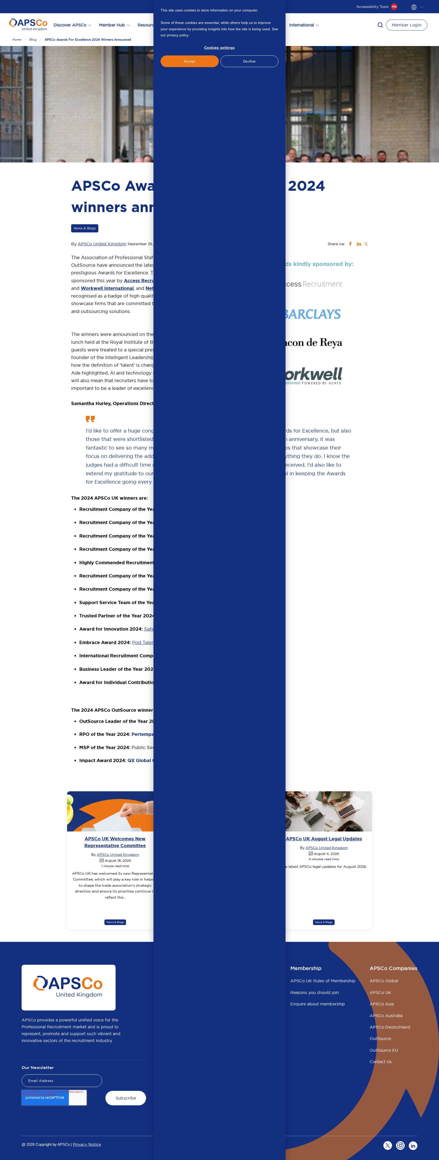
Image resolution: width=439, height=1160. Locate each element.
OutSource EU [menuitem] (384, 1050)
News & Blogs (85, 228)
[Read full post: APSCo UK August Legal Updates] (324, 811)
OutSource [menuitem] (380, 1038)
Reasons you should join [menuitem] (314, 992)
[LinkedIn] (413, 1145)
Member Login (407, 24)
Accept (189, 61)
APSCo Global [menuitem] (384, 980)
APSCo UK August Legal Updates (324, 839)
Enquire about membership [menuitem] (317, 1003)
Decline (249, 61)
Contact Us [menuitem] (381, 1061)
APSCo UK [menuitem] (380, 992)
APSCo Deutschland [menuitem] (390, 1027)
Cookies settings (219, 48)
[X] (387, 1145)
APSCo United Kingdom (102, 243)
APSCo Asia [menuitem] (382, 1003)
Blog (33, 39)
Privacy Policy (202, 35)
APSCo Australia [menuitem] (386, 1015)
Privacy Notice (87, 1144)
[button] (380, 25)
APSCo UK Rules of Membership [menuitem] (322, 980)
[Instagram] (400, 1145)
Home (16, 39)
